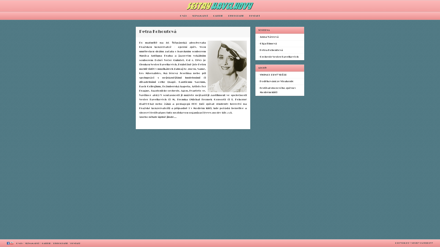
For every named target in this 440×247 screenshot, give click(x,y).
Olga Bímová (268, 43)
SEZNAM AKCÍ (200, 16)
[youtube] (11, 244)
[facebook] (8, 244)
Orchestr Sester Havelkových (279, 56)
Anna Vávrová (269, 37)
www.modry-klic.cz (217, 112)
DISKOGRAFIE (236, 16)
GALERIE (218, 16)
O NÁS (183, 16)
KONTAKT (254, 16)
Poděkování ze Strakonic (277, 81)
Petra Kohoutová (271, 50)
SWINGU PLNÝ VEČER (273, 75)
